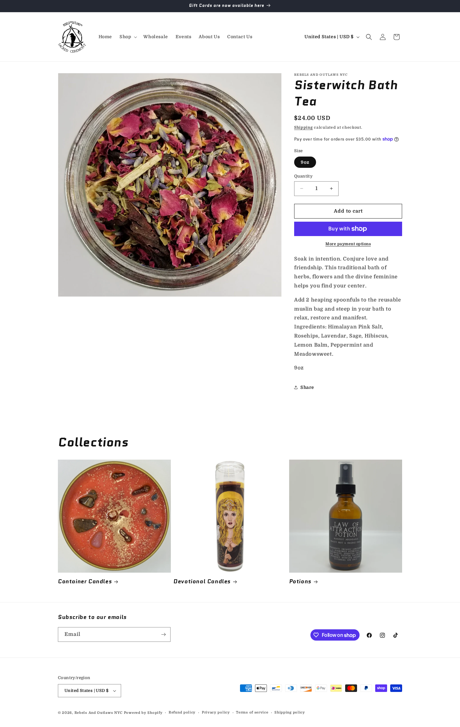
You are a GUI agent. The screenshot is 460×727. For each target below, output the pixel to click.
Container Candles (85, 581)
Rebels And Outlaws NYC (98, 713)
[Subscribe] (163, 634)
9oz (305, 162)
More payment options (348, 244)
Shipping (303, 127)
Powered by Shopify (143, 713)
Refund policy (182, 712)
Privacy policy (216, 712)
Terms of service (252, 712)
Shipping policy (289, 712)
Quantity (303, 176)
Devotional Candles (202, 581)
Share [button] (307, 387)
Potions (300, 581)
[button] (128, 36)
